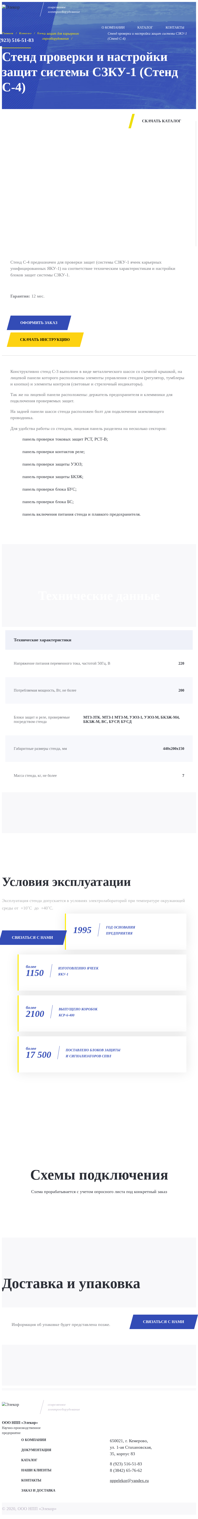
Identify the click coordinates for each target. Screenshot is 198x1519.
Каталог (145, 27)
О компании (113, 27)
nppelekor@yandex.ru (129, 1480)
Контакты (175, 27)
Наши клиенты (36, 1470)
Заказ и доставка (38, 1490)
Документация (36, 1450)
